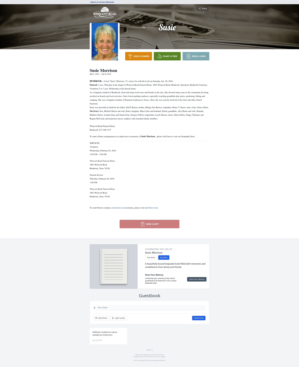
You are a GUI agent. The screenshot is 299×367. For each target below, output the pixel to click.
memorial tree (118, 207)
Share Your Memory (197, 279)
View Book (151, 257)
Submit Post (198, 318)
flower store (153, 207)
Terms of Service (155, 357)
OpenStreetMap (152, 360)
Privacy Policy (143, 357)
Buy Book (163, 257)
